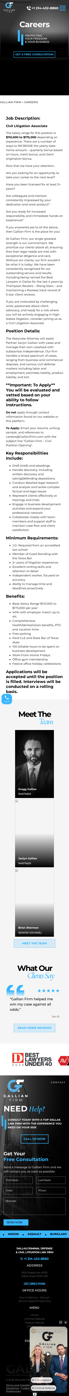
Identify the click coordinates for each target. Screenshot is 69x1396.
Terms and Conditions (19, 1385)
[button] (34, 54)
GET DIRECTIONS (34, 1283)
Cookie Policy (29, 1388)
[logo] (9, 8)
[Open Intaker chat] (35, 1394)
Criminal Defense (34, 1318)
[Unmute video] (48, 1354)
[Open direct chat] (60, 1322)
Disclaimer (12, 1388)
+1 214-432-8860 (45, 8)
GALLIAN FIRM (10, 102)
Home (34, 1315)
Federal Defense (34, 1322)
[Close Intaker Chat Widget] (65, 1322)
